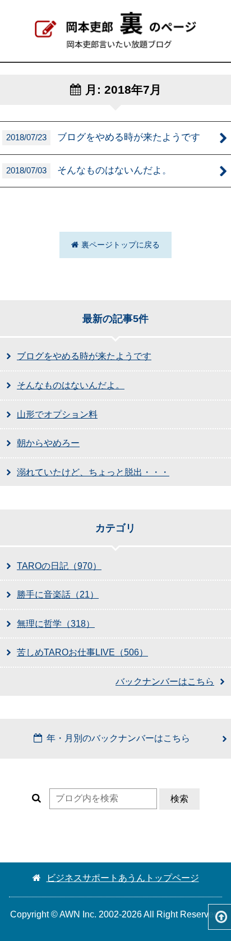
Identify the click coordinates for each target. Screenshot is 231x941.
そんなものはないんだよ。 (89, 170)
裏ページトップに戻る (120, 244)
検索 (179, 799)
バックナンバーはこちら (165, 681)
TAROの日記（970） (59, 566)
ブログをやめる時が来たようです (103, 137)
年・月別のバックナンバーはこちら (118, 738)
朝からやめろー (48, 443)
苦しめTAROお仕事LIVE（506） (82, 652)
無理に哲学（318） (56, 623)
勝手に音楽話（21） (58, 594)
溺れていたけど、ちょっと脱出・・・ (93, 472)
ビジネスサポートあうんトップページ (123, 878)
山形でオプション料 (57, 414)
